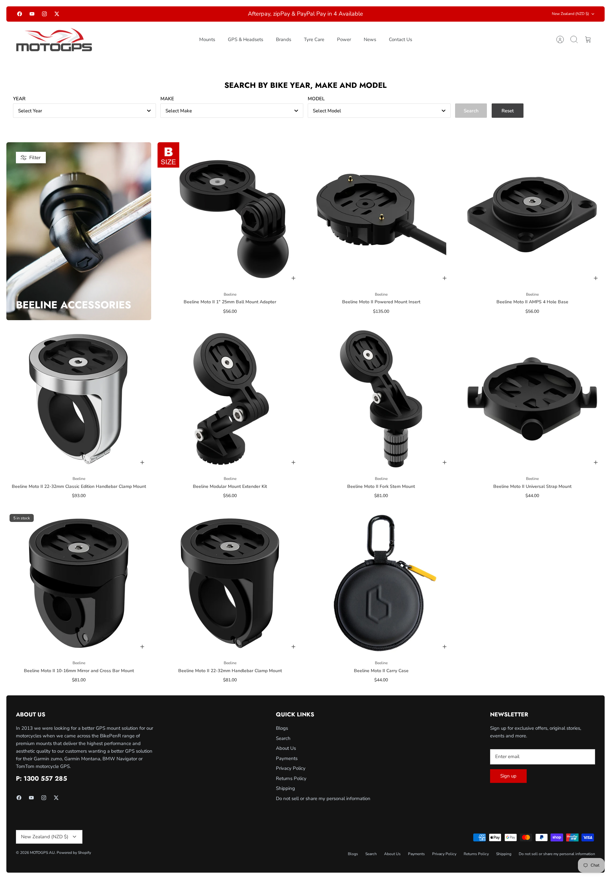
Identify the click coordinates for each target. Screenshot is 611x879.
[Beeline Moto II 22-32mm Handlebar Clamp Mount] (230, 583)
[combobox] (84, 110)
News (370, 39)
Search (283, 738)
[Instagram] (44, 14)
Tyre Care (314, 39)
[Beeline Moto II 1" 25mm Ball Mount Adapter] (230, 214)
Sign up (508, 776)
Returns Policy (291, 778)
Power (344, 39)
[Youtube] (32, 14)
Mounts (207, 39)
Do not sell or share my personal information (323, 798)
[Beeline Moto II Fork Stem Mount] (381, 399)
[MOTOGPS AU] (54, 39)
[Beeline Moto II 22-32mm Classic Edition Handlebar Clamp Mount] (78, 399)
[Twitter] (57, 14)
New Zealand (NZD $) (570, 13)
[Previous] (190, 14)
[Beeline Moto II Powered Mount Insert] (381, 214)
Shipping (285, 788)
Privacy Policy (291, 768)
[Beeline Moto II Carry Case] (381, 583)
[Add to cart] (293, 278)
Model (316, 98)
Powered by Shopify (74, 852)
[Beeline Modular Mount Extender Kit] (230, 399)
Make (167, 98)
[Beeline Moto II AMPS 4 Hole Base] (532, 214)
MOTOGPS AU (42, 852)
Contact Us (400, 39)
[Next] (420, 14)
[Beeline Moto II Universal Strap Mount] (532, 399)
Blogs (282, 728)
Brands (283, 39)
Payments (287, 758)
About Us (286, 748)
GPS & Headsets (245, 39)
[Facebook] (19, 14)
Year (19, 98)
